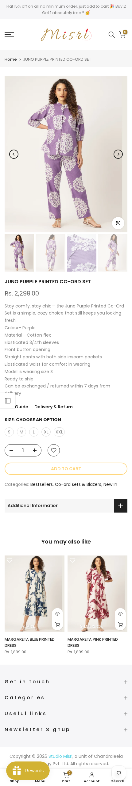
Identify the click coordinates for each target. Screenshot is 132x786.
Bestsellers (41, 484)
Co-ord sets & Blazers (78, 484)
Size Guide (16, 407)
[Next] (118, 154)
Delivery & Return (53, 407)
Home (11, 59)
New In (110, 484)
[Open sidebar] (7, 400)
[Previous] (13, 154)
